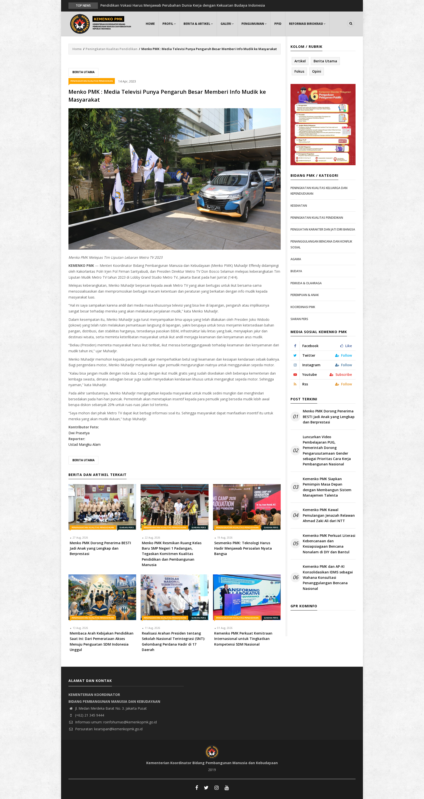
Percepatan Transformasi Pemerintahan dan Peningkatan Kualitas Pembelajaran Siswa (175, 5)
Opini (316, 71)
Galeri (226, 24)
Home (150, 24)
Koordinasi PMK (303, 307)
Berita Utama (83, 72)
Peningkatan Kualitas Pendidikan (111, 49)
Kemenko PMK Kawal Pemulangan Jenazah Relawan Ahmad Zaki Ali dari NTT (329, 515)
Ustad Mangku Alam (84, 444)
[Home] (101, 23)
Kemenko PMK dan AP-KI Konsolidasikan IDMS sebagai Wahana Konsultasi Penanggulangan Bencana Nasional (328, 577)
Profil (168, 24)
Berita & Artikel (197, 24)
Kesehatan (299, 205)
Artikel (300, 61)
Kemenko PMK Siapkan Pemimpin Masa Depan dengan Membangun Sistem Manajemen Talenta (327, 487)
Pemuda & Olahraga (306, 283)
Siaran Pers (126, 527)
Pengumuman (253, 24)
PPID (277, 24)
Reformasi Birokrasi (306, 24)
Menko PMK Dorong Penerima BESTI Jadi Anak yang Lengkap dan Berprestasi (329, 416)
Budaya (296, 271)
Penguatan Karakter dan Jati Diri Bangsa (323, 229)
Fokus (299, 71)
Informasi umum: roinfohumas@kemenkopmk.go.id (115, 722)
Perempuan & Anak (305, 295)
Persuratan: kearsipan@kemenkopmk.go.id (108, 729)
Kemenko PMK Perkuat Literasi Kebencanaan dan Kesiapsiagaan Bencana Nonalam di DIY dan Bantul (329, 543)
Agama (296, 259)
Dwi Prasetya (79, 433)
